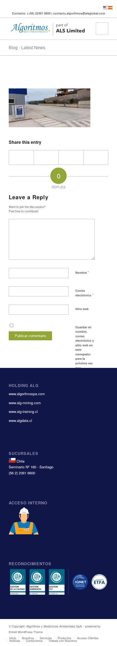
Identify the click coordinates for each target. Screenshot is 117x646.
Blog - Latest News (27, 47)
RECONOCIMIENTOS (30, 563)
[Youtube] (54, 4)
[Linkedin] (62, 4)
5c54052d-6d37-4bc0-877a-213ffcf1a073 (45, 76)
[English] (105, 7)
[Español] (110, 7)
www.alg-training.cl (23, 411)
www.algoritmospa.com (27, 393)
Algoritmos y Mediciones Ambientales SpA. (54, 626)
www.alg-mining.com (25, 402)
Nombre (82, 272)
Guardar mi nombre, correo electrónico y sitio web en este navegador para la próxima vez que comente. (84, 349)
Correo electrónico (84, 293)
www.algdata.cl (20, 420)
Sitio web (82, 309)
